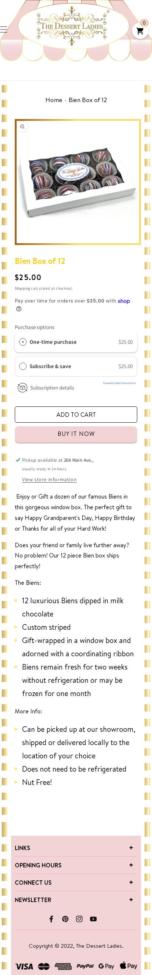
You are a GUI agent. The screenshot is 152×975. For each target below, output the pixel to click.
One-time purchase (53, 341)
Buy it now (76, 434)
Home (53, 99)
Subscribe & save (51, 366)
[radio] (23, 342)
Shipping (22, 288)
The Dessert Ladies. (100, 946)
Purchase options (34, 327)
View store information (49, 479)
